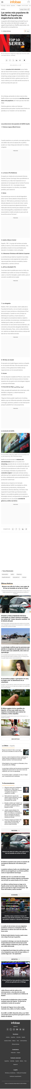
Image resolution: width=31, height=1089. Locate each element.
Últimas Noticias (15, 1044)
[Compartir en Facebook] (10, 60)
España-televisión (6, 577)
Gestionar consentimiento (15, 1076)
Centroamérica (23, 1040)
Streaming (19, 574)
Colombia (18, 1037)
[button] (2, 2)
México (14, 1040)
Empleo (18, 1052)
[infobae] (15, 2)
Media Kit (15, 1064)
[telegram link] (20, 1029)
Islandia (7, 5)
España (3, 9)
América (8, 1037)
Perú (18, 1040)
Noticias (24, 577)
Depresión (12, 5)
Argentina (13, 1037)
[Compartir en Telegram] (20, 60)
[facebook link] (7, 1029)
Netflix (12, 574)
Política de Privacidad (21, 1072)
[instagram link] (14, 1029)
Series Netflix (5, 574)
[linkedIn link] (23, 1029)
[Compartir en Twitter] (13, 60)
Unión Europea (23, 5)
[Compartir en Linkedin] (16, 60)
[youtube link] (17, 1029)
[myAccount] (28, 2)
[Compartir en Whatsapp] (6, 60)
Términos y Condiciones (10, 1072)
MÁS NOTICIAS (16, 739)
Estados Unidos (7, 1040)
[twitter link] (11, 1029)
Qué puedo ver (16, 577)
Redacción (13, 1052)
